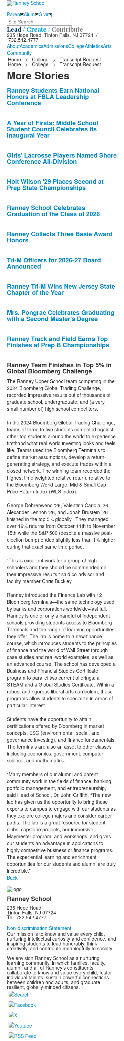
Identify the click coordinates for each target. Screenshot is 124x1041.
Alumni (31, 14)
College (76, 45)
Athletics (94, 45)
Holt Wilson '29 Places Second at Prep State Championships (55, 184)
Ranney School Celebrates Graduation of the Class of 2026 (53, 210)
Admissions (55, 45)
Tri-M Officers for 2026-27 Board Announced (54, 263)
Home (15, 59)
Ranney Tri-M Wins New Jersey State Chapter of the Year (61, 289)
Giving (45, 14)
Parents (15, 14)
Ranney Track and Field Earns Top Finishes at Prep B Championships (58, 341)
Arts (107, 45)
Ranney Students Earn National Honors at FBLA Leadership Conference (53, 96)
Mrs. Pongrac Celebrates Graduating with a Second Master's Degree (60, 315)
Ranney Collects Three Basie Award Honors (60, 236)
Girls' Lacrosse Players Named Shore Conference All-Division (62, 158)
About (13, 45)
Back (12, 877)
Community (19, 52)
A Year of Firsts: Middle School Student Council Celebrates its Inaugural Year (52, 129)
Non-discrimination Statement (39, 927)
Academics (31, 45)
